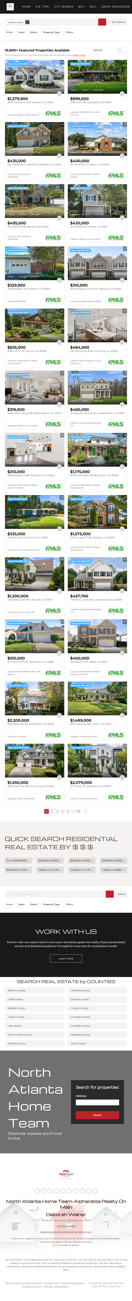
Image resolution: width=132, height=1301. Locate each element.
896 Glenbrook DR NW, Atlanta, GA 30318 (30, 724)
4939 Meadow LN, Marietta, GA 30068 (28, 288)
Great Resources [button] (115, 6)
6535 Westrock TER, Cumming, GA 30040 (30, 786)
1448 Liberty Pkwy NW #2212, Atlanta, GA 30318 (34, 413)
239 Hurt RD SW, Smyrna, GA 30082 (27, 537)
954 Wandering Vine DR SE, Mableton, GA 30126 (34, 164)
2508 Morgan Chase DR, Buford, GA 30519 (30, 475)
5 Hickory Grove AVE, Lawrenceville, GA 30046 (96, 599)
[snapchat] (82, 1191)
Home (26, 6)
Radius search (16, 22)
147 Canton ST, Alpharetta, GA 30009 (90, 786)
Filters (69, 32)
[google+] (95, 1191)
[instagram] (62, 1191)
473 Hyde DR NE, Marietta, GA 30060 (28, 226)
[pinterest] (88, 1191)
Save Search (119, 22)
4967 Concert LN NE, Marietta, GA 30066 (30, 102)
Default (98, 50)
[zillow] (56, 1191)
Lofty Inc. (107, 1283)
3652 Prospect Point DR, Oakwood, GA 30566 (95, 288)
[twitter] (49, 1191)
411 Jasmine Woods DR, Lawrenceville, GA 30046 (97, 413)
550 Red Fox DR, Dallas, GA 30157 (88, 661)
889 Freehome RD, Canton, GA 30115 (90, 724)
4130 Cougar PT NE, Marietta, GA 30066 (92, 537)
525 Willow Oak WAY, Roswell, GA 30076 (30, 599)
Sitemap (48, 1286)
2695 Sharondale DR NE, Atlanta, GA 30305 (94, 475)
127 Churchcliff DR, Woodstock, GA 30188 (30, 661)
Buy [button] (81, 6)
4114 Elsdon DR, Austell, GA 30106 (89, 226)
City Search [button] (64, 6)
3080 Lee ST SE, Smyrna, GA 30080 (27, 351)
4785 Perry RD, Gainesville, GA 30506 (91, 102)
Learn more (79, 55)
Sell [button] (93, 6)
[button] (10, 6)
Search (122, 894)
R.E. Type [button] (42, 6)
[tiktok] (75, 1191)
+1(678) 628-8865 (66, 1226)
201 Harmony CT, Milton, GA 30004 (89, 164)
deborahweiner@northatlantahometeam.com (66, 1231)
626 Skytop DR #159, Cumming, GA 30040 (94, 351)
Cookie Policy (52, 1283)
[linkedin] (43, 1191)
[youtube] (69, 1191)
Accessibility (62, 1286)
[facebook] (37, 1191)
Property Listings (31, 1286)
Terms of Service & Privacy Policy (24, 1283)
